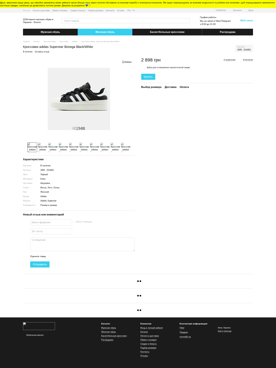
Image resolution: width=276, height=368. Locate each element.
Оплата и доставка (41, 10)
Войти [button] (150, 67)
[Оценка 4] (66, 256)
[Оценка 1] (51, 256)
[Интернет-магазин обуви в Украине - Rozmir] (39, 326)
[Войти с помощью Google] (101, 222)
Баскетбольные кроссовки (167, 32)
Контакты (110, 10)
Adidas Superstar (48, 200)
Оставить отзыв (42, 52)
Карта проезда (224, 331)
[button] (273, 4)
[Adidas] (126, 62)
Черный (44, 174)
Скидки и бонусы (77, 10)
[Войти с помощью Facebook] (95, 222)
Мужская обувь (50, 32)
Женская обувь (105, 32)
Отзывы (120, 10)
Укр (133, 10)
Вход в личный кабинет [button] (151, 328)
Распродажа (227, 32)
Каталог (26, 10)
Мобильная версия (35, 335)
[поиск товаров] (187, 20)
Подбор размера (95, 10)
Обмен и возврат (60, 10)
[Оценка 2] (56, 256)
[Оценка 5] (71, 256)
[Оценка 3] (61, 256)
